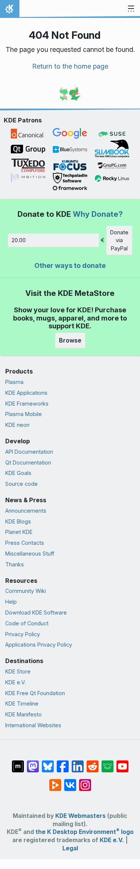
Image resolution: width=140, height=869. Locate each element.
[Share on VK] (70, 781)
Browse (70, 340)
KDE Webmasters (80, 815)
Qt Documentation (28, 462)
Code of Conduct (27, 623)
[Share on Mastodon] (33, 763)
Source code (21, 484)
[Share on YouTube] (122, 763)
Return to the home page (70, 66)
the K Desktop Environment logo (84, 831)
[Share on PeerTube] (55, 781)
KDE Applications (26, 393)
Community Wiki (25, 591)
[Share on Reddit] (93, 763)
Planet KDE (18, 532)
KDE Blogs (18, 521)
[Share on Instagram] (85, 781)
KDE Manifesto (23, 714)
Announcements (25, 510)
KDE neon (17, 425)
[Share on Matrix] (18, 763)
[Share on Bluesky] (48, 763)
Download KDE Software (36, 612)
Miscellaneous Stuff (29, 553)
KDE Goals (18, 473)
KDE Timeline (21, 703)
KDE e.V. (15, 682)
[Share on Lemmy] (107, 763)
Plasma (14, 382)
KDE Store (18, 671)
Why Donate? (98, 214)
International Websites (33, 725)
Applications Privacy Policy (38, 644)
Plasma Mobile (23, 414)
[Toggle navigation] (131, 9)
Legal (70, 848)
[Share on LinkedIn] (78, 763)
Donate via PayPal (119, 240)
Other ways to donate (70, 265)
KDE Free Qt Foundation (35, 693)
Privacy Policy (22, 634)
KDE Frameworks (27, 403)
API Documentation (29, 451)
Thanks (14, 564)
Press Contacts (24, 543)
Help (11, 601)
